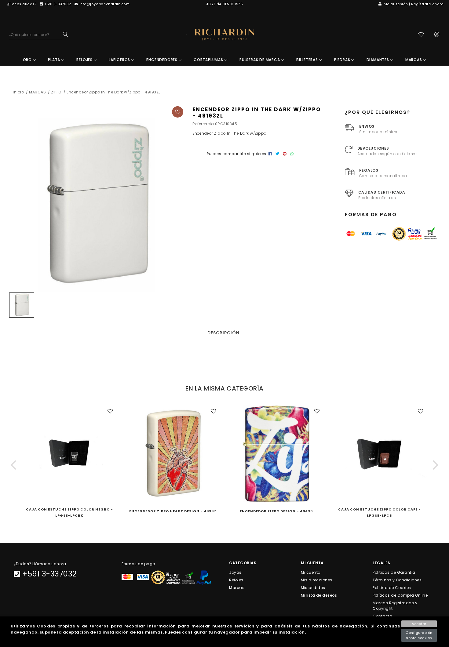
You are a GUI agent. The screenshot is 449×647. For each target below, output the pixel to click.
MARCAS (414, 59)
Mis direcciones (316, 579)
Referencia (203, 123)
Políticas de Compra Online (400, 595)
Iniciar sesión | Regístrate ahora (413, 4)
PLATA (54, 59)
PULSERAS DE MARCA (260, 59)
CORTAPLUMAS (209, 59)
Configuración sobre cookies (419, 635)
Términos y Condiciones (397, 579)
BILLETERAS (307, 59)
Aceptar (419, 623)
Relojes (236, 579)
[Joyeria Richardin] (224, 34)
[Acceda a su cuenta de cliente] (437, 35)
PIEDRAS (342, 59)
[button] (13, 465)
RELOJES (84, 59)
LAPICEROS (120, 59)
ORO (28, 59)
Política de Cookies (392, 587)
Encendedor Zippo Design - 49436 (276, 511)
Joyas (235, 572)
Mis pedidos (313, 587)
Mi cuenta (311, 572)
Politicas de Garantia (394, 572)
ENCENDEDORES (162, 59)
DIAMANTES (378, 59)
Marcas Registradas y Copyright (395, 605)
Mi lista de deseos (319, 595)
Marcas (236, 587)
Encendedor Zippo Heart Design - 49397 (172, 511)
